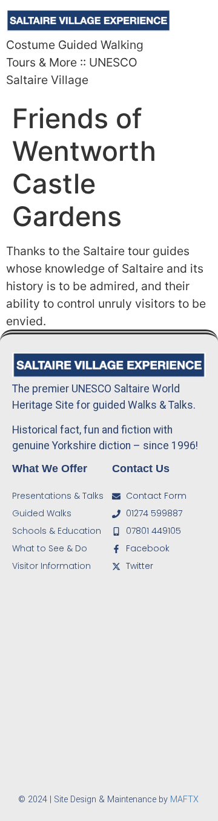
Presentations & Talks (58, 496)
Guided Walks (41, 513)
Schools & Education (56, 531)
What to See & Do (49, 548)
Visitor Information (51, 566)
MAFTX (184, 799)
